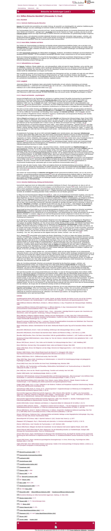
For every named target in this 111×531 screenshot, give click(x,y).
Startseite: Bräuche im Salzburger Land (27, 5)
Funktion (33, 37)
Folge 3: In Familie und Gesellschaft (67, 5)
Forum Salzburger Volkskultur (78, 530)
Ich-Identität (49, 32)
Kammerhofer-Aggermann (30, 52)
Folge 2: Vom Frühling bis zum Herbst (48, 5)
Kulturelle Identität (22, 33)
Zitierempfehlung (22, 8)
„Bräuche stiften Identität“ (47, 90)
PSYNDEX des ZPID (51, 100)
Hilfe (37, 8)
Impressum (91, 530)
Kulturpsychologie (22, 47)
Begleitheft (80, 5)
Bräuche (19, 26)
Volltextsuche (31, 8)
